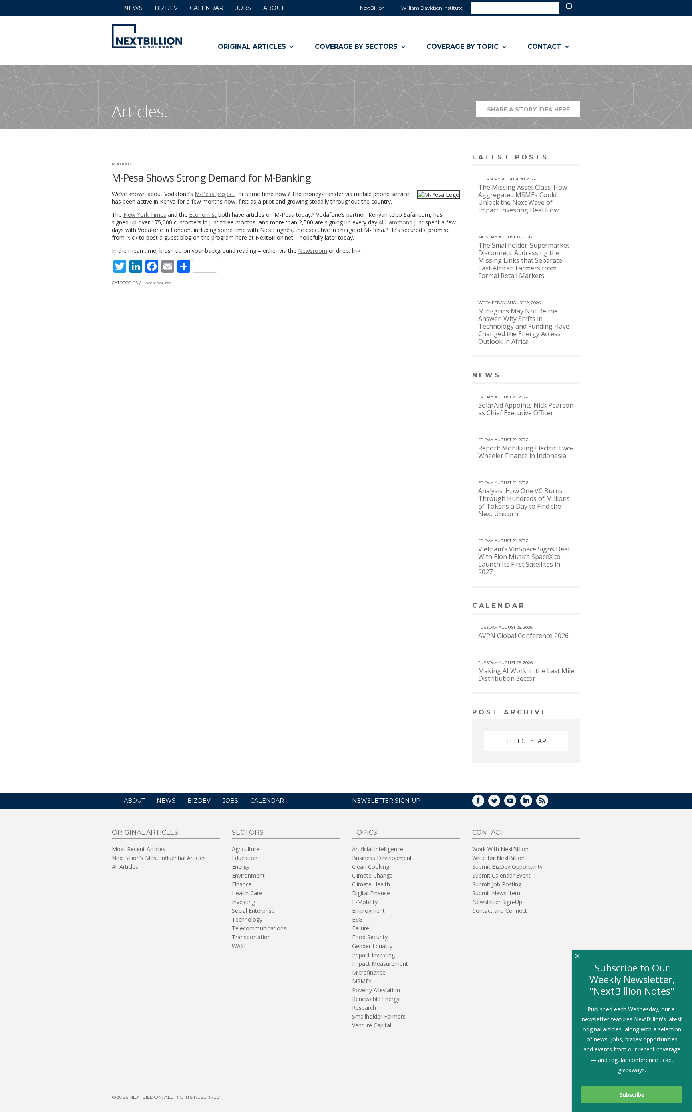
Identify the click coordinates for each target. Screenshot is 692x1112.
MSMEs (362, 981)
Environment (248, 875)
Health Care (247, 893)
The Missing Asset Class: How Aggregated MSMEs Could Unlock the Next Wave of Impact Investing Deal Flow (522, 198)
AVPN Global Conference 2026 (523, 635)
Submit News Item (496, 893)
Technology (247, 919)
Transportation (251, 937)
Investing (243, 902)
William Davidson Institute (432, 8)
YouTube (515, 803)
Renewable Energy (376, 999)
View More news (559, 376)
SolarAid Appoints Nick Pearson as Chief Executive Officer (525, 409)
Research (364, 1007)
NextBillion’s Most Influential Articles (159, 858)
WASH (240, 946)
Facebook (483, 803)
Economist (203, 214)
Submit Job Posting (496, 884)
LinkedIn (531, 803)
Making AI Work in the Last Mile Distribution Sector (526, 674)
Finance (242, 884)
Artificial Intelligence (377, 849)
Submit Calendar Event (501, 875)
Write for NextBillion (498, 858)
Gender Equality (372, 946)
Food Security (370, 937)
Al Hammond (395, 222)
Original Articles (252, 46)
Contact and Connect (499, 910)
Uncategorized (157, 282)
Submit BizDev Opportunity (507, 866)
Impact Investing (373, 955)
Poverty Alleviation (376, 990)
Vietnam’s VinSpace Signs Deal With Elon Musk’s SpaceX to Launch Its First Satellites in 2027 (523, 560)
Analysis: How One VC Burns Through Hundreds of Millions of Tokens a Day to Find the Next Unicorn (524, 502)
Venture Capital (371, 1025)
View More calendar (554, 606)
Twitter (499, 803)
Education (244, 858)
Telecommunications (259, 928)
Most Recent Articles (138, 849)
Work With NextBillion (500, 849)
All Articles (125, 866)
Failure (360, 928)
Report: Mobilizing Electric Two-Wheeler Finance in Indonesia (525, 452)
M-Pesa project (215, 194)
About (273, 8)
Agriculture (246, 849)
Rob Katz (122, 164)
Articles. (140, 111)
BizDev (166, 8)
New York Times (144, 214)
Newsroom (312, 250)
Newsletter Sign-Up (497, 902)
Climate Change (372, 875)
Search (569, 7)
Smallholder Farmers (379, 1016)
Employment (368, 910)
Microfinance (369, 972)
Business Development (382, 858)
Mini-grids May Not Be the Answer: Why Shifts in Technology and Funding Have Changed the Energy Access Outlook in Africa (523, 326)
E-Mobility (365, 902)
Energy (240, 866)
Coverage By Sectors (356, 46)
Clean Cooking (370, 866)
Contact (544, 46)
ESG (357, 919)
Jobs (243, 8)
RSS (547, 803)
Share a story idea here (533, 111)
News (133, 8)
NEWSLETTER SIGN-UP (386, 800)
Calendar (206, 8)
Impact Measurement (380, 963)
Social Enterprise (253, 910)
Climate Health (371, 884)
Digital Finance (371, 893)
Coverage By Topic (462, 46)
